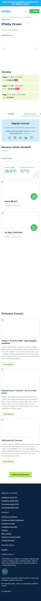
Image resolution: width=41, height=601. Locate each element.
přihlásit (32, 131)
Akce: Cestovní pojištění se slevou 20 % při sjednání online (20, 3)
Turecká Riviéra (27, 17)
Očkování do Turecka (12, 440)
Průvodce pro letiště (8, 523)
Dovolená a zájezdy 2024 (10, 501)
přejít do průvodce (20, 475)
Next (36, 48)
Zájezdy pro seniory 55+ (10, 497)
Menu (35, 11)
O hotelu (11, 114)
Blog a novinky (6, 533)
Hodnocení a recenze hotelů (11, 537)
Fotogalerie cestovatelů (9, 527)
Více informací (8, 364)
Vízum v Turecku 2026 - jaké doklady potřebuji (19, 342)
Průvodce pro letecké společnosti (13, 520)
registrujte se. (27, 133)
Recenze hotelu (30, 114)
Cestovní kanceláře (8, 540)
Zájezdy (11, 17)
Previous (4, 48)
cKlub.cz (4, 17)
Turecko (17, 17)
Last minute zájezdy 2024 (10, 507)
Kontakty (4, 549)
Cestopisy (5, 530)
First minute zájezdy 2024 (10, 504)
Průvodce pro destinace (9, 517)
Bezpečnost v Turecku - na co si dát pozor (19, 391)
